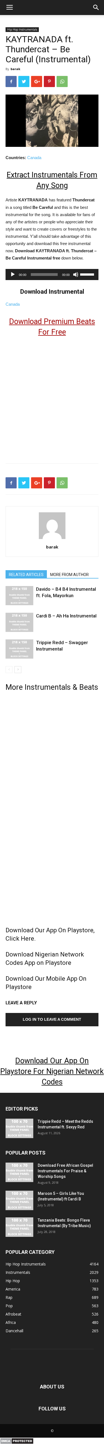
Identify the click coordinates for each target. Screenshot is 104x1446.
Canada (34, 157)
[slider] (88, 274)
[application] (52, 274)
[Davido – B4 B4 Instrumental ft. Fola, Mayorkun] (19, 595)
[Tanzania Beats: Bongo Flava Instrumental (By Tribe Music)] (19, 1227)
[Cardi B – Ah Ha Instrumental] (19, 622)
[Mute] (75, 274)
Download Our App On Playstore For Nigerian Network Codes (52, 1071)
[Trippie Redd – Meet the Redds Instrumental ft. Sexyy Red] (19, 1128)
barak (15, 69)
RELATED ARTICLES (26, 574)
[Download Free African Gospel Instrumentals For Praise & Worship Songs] (19, 1172)
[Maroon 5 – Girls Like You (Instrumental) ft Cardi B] (19, 1200)
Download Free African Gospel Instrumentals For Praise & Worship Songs (65, 1171)
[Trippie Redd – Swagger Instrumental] (19, 649)
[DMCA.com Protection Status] (17, 1443)
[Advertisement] (52, 397)
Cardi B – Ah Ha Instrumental (66, 616)
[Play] (13, 274)
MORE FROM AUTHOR (69, 574)
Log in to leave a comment (52, 1019)
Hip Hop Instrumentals (22, 29)
